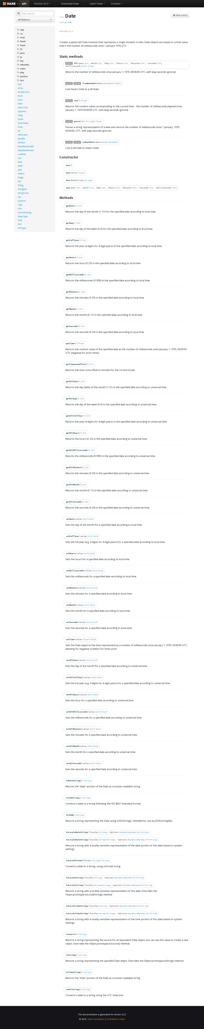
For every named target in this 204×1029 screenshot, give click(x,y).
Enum (20, 119)
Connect (116, 3)
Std (19, 181)
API (24, 4)
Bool (20, 95)
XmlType (22, 228)
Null (20, 169)
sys (22, 80)
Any (19, 84)
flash (23, 41)
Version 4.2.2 (41, 3)
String (20, 185)
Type (20, 204)
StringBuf (22, 189)
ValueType (23, 216)
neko (23, 68)
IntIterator (23, 134)
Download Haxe (70, 3)
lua (21, 60)
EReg (20, 115)
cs (21, 33)
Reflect (21, 173)
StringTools (23, 193)
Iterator (21, 142)
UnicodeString (24, 212)
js (21, 56)
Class (20, 99)
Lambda (22, 154)
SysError (22, 200)
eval (22, 37)
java (22, 53)
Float (20, 126)
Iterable (21, 138)
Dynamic (22, 111)
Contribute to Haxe (115, 1019)
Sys (19, 196)
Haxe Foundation (96, 1019)
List (19, 158)
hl (21, 49)
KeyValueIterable (26, 146)
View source (181, 15)
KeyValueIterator (26, 150)
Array (20, 88)
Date (20, 103)
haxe (22, 45)
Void (20, 220)
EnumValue (23, 123)
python (24, 76)
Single (20, 177)
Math (20, 165)
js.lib (70, 22)
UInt (20, 208)
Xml (19, 224)
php (22, 72)
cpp (22, 29)
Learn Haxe (96, 3)
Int (19, 130)
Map (20, 161)
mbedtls (24, 64)
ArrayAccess (24, 91)
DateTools (23, 107)
